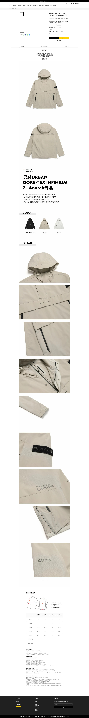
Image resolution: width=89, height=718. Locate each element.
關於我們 (36, 701)
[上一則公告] (15, 1)
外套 (15, 8)
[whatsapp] (27, 35)
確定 (63, 707)
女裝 (27, 5)
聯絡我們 (17, 701)
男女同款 (19, 5)
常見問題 (36, 710)
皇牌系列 (46, 5)
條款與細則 (37, 708)
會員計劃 (36, 704)
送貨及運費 (37, 705)
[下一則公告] (73, 1)
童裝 (31, 5)
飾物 (40, 5)
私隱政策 (36, 709)
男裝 (24, 5)
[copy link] (29, 35)
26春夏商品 (14, 5)
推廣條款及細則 (37, 711)
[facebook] (25, 35)
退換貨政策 (37, 706)
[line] (23, 35)
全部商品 (10, 8)
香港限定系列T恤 (53, 5)
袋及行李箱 (35, 5)
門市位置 (36, 702)
